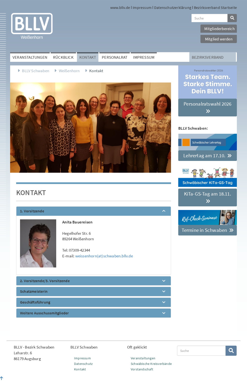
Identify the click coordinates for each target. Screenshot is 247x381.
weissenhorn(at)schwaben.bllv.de (104, 256)
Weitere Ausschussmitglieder (44, 313)
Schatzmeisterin (34, 291)
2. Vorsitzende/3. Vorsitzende (45, 281)
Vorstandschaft (142, 369)
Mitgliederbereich (219, 28)
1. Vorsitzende (32, 211)
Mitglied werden (219, 39)
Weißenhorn (69, 70)
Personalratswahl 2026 (207, 104)
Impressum (142, 7)
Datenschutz (83, 364)
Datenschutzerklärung (172, 7)
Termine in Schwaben (205, 230)
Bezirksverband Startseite (215, 7)
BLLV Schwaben (35, 70)
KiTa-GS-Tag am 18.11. (207, 193)
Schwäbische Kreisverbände (151, 364)
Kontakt (87, 57)
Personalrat (114, 57)
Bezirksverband (208, 57)
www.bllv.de (120, 7)
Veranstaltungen (30, 57)
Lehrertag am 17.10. (204, 155)
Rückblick (63, 57)
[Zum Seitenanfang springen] (1, 378)
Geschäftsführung (35, 302)
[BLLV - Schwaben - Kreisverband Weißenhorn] (32, 25)
